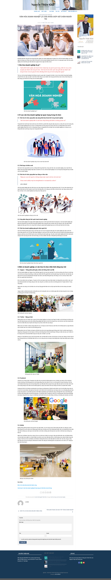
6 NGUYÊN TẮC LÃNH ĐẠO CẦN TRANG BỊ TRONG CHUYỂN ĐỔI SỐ (87, 57)
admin (52, 22)
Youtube (51, 11)
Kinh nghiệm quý (72, 11)
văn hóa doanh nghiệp (61, 497)
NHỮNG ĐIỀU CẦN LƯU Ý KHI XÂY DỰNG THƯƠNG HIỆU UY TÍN (86, 52)
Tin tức (57, 11)
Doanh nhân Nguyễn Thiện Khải (45, 14)
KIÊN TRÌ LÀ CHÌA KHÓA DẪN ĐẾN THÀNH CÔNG (31, 511)
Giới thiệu (44, 11)
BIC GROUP (64, 11)
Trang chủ (37, 11)
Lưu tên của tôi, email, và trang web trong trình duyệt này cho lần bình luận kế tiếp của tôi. (41, 539)
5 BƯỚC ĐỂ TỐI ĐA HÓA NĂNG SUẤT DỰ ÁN (86, 62)
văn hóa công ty (54, 497)
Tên (20, 533)
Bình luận (21, 522)
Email (48, 533)
